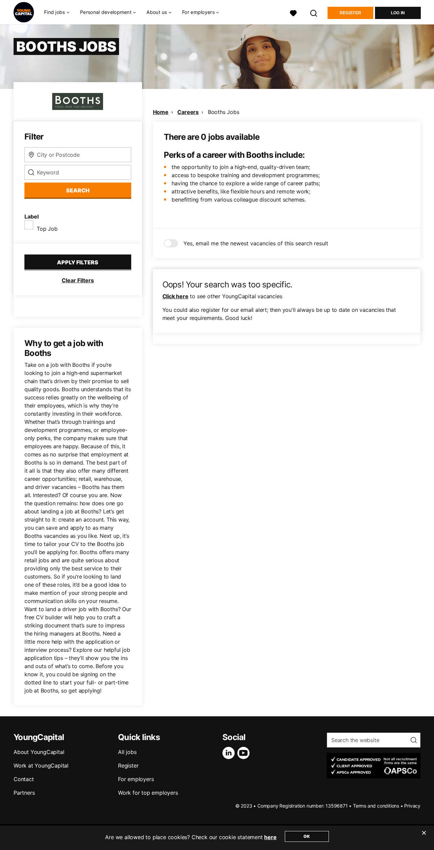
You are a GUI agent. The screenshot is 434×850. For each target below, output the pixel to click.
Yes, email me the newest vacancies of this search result (255, 243)
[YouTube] (244, 753)
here (270, 837)
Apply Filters (77, 262)
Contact (24, 779)
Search (78, 190)
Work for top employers (148, 792)
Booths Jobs (223, 112)
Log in (398, 13)
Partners (24, 792)
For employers (136, 779)
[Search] (314, 12)
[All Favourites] (293, 12)
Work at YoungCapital (41, 765)
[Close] (423, 837)
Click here (175, 296)
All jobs (127, 752)
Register (350, 13)
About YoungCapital (39, 752)
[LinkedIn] (229, 753)
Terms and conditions (376, 806)
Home (161, 112)
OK (306, 836)
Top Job (47, 228)
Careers (188, 112)
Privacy (412, 806)
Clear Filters (78, 280)
